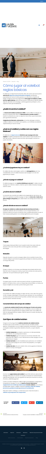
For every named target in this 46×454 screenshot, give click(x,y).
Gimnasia (18, 432)
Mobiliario (25, 432)
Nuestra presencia (29, 437)
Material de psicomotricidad (36, 432)
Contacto (23, 435)
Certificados (20, 437)
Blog (37, 437)
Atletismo (6, 432)
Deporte (13, 81)
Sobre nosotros (11, 437)
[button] (39, 25)
